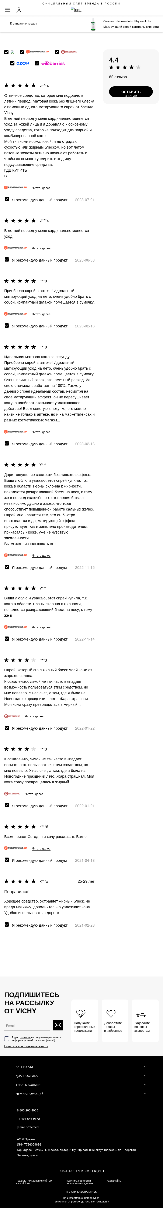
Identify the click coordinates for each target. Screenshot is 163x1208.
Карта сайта (114, 1180)
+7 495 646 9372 (28, 1118)
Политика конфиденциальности (26, 1046)
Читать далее (41, 187)
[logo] (81, 9)
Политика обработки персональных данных (79, 1182)
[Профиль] (20, 10)
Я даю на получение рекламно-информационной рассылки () (36, 1039)
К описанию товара (23, 23)
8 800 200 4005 (27, 1110)
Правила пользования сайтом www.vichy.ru (34, 1182)
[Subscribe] (58, 1025)
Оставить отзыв (131, 93)
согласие (25, 1037)
